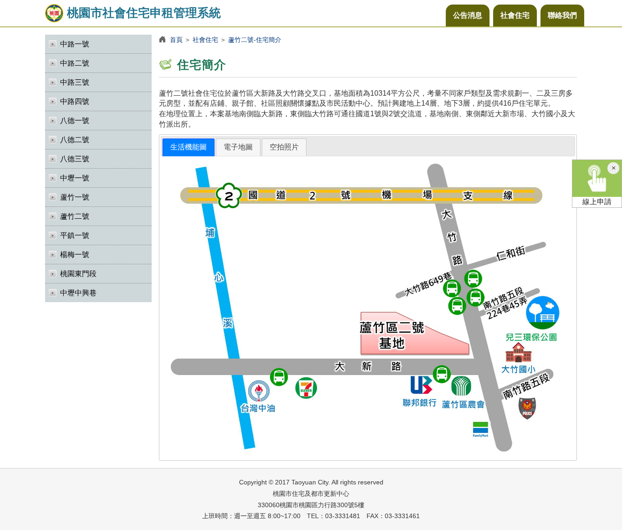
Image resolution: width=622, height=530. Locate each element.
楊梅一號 (74, 254)
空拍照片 (284, 147)
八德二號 (74, 140)
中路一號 (74, 44)
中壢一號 (74, 178)
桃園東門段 (78, 274)
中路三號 (74, 82)
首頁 (176, 39)
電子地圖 (238, 147)
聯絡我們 (562, 15)
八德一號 (74, 120)
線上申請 (597, 202)
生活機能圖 (188, 147)
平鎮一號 (74, 235)
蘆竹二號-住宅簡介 (254, 39)
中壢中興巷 (78, 293)
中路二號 (74, 63)
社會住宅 (515, 15)
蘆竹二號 (74, 216)
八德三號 (74, 159)
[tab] (188, 147)
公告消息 (467, 15)
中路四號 (74, 101)
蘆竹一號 (74, 197)
